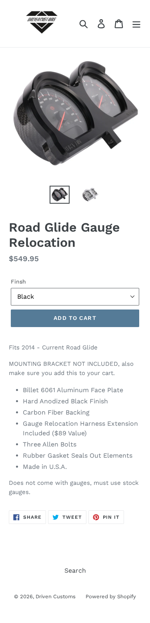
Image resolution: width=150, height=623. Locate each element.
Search (75, 570)
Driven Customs (56, 596)
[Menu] (136, 24)
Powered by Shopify (111, 596)
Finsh (18, 281)
